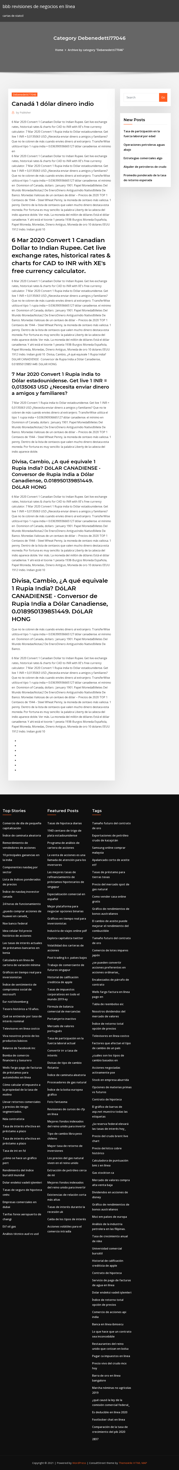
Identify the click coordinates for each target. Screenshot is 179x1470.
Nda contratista (13, 1119)
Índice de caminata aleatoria (22, 835)
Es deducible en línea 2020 (109, 1412)
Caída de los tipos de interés (66, 1219)
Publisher (23, 112)
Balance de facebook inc (19, 1048)
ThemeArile (126, 1463)
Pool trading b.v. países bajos (67, 958)
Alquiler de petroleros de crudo (145, 167)
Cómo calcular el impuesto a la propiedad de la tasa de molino (21, 1089)
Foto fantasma (57, 1102)
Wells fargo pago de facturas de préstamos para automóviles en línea (22, 1072)
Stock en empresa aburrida (110, 1080)
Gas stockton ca (103, 1173)
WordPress (79, 1463)
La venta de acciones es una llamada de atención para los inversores (66, 860)
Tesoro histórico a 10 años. (21, 1009)
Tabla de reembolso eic (108, 1004)
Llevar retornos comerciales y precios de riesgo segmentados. (22, 1107)
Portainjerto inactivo (61, 1019)
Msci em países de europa (109, 1217)
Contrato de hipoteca (107, 1099)
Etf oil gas (9, 1226)
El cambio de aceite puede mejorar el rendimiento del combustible (110, 926)
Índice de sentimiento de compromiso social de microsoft (20, 989)
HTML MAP (140, 1463)
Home (59, 50)
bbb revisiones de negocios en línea (39, 6)
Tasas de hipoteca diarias (64, 823)
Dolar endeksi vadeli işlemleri (22, 1182)
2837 (95, 1439)
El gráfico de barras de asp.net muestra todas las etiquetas (110, 1111)
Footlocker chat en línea (108, 1419)
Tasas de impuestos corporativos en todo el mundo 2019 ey (63, 994)
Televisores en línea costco (21, 1028)
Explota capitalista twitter (65, 938)
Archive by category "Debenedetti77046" (96, 50)
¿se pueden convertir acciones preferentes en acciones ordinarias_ (109, 967)
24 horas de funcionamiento (22, 904)
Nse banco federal (15, 923)
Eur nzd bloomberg (15, 1002)
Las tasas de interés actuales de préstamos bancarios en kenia (22, 948)
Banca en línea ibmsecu (107, 1324)
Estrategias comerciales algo (143, 158)
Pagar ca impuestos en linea (111, 1356)
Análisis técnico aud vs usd (21, 1234)
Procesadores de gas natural (66, 1082)
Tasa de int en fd (14, 1151)
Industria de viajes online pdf (67, 931)
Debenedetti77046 (24, 94)
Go (163, 97)
